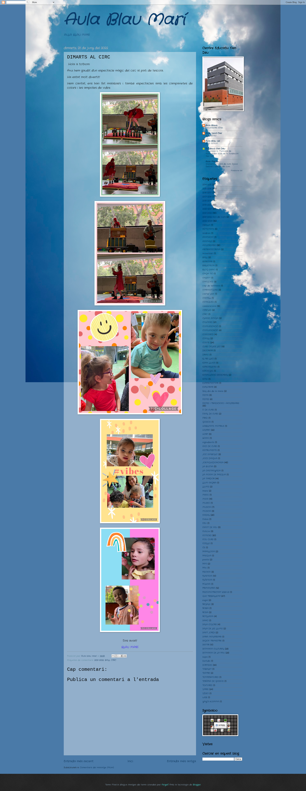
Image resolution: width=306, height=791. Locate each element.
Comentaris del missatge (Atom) (97, 767)
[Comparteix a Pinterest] (125, 656)
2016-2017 (206, 192)
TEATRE (206, 673)
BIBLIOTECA (208, 265)
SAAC (205, 620)
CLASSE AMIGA (210, 318)
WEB (204, 697)
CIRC (113, 660)
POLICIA (206, 584)
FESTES (205, 399)
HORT (205, 434)
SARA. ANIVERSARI (211, 636)
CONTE (205, 342)
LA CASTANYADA (211, 470)
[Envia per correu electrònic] (113, 656)
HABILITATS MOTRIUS (213, 426)
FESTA (205, 395)
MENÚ (205, 494)
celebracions (209, 306)
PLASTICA (207, 575)
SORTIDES (207, 665)
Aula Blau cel (213, 141)
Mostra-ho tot (236, 171)
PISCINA (206, 571)
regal (205, 600)
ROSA (205, 612)
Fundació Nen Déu (215, 148)
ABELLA (206, 225)
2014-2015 (206, 184)
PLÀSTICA (207, 579)
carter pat (208, 293)
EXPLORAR (207, 387)
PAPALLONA (208, 551)
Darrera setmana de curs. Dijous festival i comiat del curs (222, 165)
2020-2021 (207, 208)
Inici (130, 761)
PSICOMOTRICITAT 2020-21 (215, 592)
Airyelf (165, 784)
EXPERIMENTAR (210, 383)
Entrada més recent (78, 761)
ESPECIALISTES (209, 366)
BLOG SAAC (208, 269)
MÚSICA (206, 511)
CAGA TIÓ (207, 273)
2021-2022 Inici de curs (214, 216)
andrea (206, 233)
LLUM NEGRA (209, 482)
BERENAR (207, 261)
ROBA (205, 608)
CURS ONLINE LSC (211, 346)
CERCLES (206, 310)
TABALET (206, 669)
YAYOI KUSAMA (210, 701)
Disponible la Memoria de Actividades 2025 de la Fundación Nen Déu (222, 154)
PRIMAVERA (208, 588)
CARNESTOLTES (210, 289)
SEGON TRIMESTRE (212, 640)
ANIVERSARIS (209, 245)
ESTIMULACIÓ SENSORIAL (215, 374)
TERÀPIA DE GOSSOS (213, 681)
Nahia (205, 519)
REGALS (206, 604)
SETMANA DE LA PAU (213, 652)
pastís (205, 559)
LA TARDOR (208, 478)
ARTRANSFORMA (211, 249)
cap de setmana (211, 285)
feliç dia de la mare (212, 391)
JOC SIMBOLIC (210, 454)
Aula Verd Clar (214, 133)
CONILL (206, 338)
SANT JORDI (208, 632)
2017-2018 (207, 196)
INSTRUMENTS (209, 450)
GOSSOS (206, 421)
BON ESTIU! (211, 135)
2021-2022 (99, 660)
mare (205, 490)
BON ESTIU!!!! (212, 143)
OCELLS (206, 543)
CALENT (206, 277)
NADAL (206, 515)
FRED (205, 417)
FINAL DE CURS (210, 413)
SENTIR (205, 644)
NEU (204, 523)
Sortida (206, 660)
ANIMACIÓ (208, 237)
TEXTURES (207, 685)
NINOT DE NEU (209, 527)
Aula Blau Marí (124, 19)
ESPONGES (207, 370)
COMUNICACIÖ (210, 330)
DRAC (205, 354)
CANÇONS (207, 281)
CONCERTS (208, 334)
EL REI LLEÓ (208, 358)
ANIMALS (207, 241)
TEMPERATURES (210, 677)
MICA (205, 499)
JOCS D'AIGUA (209, 458)
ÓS (203, 547)
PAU (204, 567)
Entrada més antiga (181, 761)
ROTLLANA (207, 616)
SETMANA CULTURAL (213, 648)
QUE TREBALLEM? (211, 596)
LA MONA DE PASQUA (214, 474)
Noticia (206, 531)
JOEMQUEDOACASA (212, 462)
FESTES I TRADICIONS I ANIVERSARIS (220, 403)
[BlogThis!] (116, 656)
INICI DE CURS (209, 446)
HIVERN (206, 430)
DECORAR (207, 350)
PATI (204, 563)
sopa (205, 657)
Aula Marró (212, 161)
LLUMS (205, 486)
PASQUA (206, 555)
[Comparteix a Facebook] (122, 656)
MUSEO (206, 503)
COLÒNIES (207, 322)
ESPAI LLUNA (208, 362)
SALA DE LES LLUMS (212, 628)
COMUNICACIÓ (210, 326)
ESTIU (205, 379)
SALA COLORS (209, 624)
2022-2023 (207, 220)
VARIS (205, 689)
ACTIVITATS (208, 229)
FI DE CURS (208, 409)
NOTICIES (206, 535)
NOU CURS (207, 539)
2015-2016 (206, 188)
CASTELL (206, 298)
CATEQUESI (208, 302)
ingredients (208, 442)
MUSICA (206, 507)
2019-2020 (207, 204)
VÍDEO (205, 693)
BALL (107, 660)
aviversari (207, 253)
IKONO (205, 438)
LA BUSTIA (207, 466)
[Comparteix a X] (119, 656)
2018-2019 (206, 200)
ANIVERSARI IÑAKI (214, 127)
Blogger (197, 784)
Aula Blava (211, 125)
